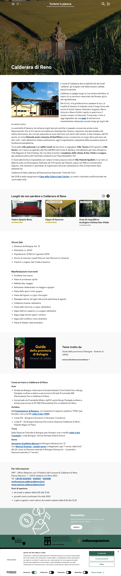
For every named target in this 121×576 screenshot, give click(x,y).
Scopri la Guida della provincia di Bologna (75, 359)
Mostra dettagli (97, 572)
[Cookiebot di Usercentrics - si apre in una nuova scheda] (11, 572)
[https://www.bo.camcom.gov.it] (58, 545)
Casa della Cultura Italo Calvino (54, 176)
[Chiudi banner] (118, 551)
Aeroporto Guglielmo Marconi (25, 443)
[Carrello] (108, 3)
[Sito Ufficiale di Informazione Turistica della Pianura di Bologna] (62, 4)
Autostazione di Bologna (27, 410)
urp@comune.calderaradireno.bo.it (28, 481)
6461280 (47, 478)
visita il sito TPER (40, 413)
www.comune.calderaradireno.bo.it (28, 484)
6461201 (37, 478)
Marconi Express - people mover (31, 446)
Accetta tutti (102, 553)
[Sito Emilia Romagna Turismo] (93, 545)
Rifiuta (102, 564)
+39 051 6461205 (23, 478)
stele (83, 118)
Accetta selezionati (101, 559)
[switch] (51, 572)
